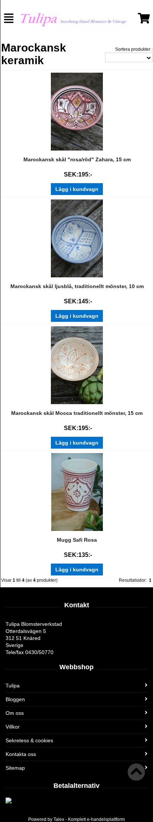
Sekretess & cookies (29, 740)
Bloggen (15, 699)
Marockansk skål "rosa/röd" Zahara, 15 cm (77, 159)
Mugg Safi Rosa (77, 540)
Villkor (13, 727)
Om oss (15, 713)
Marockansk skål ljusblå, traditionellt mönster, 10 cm (77, 286)
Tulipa (13, 686)
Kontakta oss (21, 754)
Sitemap (15, 768)
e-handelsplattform (106, 819)
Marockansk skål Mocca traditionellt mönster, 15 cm (77, 413)
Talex (58, 819)
